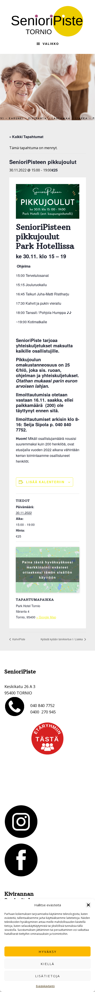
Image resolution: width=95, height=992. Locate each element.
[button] (88, 905)
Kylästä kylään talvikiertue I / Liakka (62, 639)
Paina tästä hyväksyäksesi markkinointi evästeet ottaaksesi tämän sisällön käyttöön (47, 570)
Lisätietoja (47, 976)
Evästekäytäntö (45, 986)
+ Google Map (46, 617)
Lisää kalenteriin (45, 482)
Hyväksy (48, 951)
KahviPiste (18, 639)
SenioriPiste (47, 21)
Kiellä (47, 964)
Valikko (51, 44)
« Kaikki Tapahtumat (26, 136)
